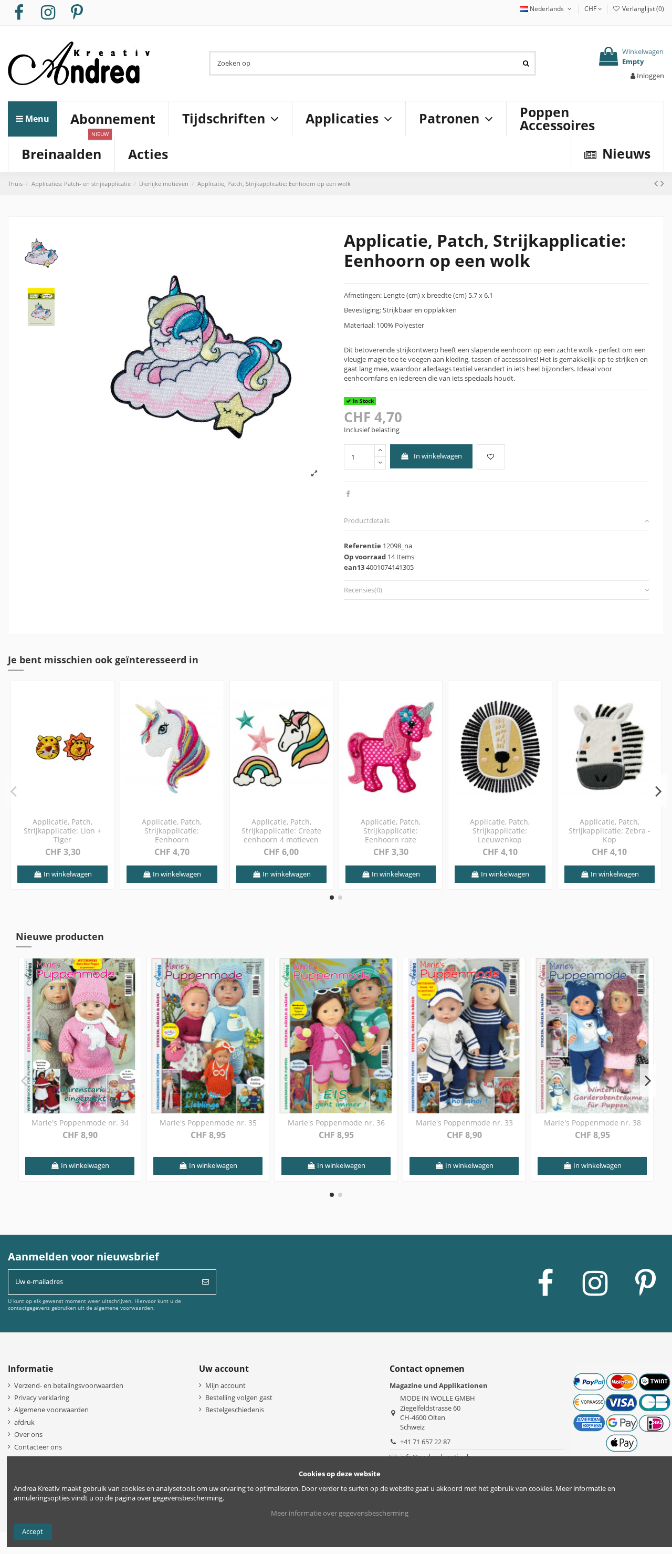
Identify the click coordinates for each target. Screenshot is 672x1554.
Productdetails (367, 520)
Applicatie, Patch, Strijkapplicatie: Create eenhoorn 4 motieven (281, 830)
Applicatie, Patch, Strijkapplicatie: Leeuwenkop (500, 830)
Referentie (362, 545)
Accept (32, 1531)
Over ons (28, 1434)
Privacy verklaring (41, 1397)
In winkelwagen (438, 456)
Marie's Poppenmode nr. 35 (208, 1123)
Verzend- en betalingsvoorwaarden (68, 1385)
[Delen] (348, 493)
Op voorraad (365, 556)
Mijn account (225, 1385)
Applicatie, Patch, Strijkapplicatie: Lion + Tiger (62, 830)
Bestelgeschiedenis (234, 1409)
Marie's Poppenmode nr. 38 (592, 1123)
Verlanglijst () (642, 8)
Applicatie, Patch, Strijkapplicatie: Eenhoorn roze (391, 830)
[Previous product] (657, 183)
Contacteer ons (38, 1447)
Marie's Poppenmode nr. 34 (80, 1123)
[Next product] (662, 183)
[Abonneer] (205, 1282)
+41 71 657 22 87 (425, 1441)
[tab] (496, 521)
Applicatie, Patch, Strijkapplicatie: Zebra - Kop (609, 830)
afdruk (24, 1422)
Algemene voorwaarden (51, 1409)
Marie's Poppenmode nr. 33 (464, 1123)
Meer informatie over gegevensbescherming (339, 1513)
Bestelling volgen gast (238, 1397)
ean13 (354, 567)
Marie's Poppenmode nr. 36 (336, 1123)
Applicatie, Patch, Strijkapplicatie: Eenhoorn (172, 830)
